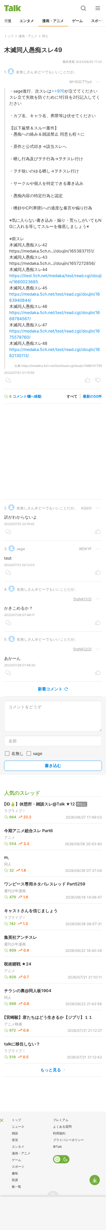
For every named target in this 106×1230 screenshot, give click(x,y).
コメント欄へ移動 (27, 396)
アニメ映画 (13, 1024)
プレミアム (60, 1120)
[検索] (83, 8)
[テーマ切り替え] (61, 1159)
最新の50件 (92, 396)
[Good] (87, 381)
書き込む (53, 765)
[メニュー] (98, 8)
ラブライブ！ (15, 811)
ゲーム (77, 20)
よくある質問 (62, 1126)
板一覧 (16, 1186)
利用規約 (59, 1133)
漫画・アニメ (53, 20)
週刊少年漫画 (15, 891)
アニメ (9, 837)
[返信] (8, 381)
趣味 (15, 1173)
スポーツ (18, 1166)
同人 (7, 864)
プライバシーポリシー (68, 1140)
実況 (7, 20)
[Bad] (98, 381)
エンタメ (27, 20)
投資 (15, 1180)
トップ (16, 1120)
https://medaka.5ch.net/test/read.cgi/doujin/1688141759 (61, 366)
